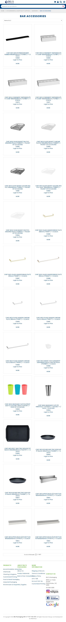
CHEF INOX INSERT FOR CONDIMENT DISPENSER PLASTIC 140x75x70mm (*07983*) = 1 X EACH (48, 362)
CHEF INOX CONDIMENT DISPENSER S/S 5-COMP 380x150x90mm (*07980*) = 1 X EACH (18, 98)
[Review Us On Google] (52, 604)
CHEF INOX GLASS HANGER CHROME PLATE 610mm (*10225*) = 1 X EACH (18, 361)
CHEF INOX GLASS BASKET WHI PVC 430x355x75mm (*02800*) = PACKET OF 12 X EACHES (17, 231)
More (17, 63)
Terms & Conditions (38, 573)
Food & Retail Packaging (9, 579)
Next (39, 554)
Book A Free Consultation (24, 576)
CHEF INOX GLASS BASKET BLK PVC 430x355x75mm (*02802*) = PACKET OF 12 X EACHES (17, 143)
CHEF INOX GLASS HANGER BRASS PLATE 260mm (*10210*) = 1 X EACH (48, 231)
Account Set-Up (37, 581)
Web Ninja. (34, 618)
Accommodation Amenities (9, 569)
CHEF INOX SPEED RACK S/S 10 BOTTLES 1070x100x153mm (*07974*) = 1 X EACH (48, 538)
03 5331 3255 (50, 587)
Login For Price (17, 60)
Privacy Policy (36, 576)
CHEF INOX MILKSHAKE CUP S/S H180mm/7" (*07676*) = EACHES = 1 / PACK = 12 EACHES (48, 406)
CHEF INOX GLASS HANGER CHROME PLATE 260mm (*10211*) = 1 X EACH (18, 318)
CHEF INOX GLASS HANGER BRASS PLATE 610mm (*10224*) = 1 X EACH (48, 275)
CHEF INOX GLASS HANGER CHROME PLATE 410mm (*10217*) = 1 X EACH (48, 318)
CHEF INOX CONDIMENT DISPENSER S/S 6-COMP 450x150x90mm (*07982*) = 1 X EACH (48, 98)
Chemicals (6, 572)
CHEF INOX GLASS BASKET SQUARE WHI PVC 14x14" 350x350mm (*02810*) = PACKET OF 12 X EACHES (48, 187)
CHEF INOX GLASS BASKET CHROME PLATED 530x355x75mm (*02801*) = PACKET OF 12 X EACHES (48, 143)
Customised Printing (9, 577)
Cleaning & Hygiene (9, 574)
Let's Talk (35, 578)
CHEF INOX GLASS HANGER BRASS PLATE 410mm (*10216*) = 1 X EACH (17, 275)
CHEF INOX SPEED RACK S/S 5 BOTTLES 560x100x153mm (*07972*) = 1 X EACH (48, 494)
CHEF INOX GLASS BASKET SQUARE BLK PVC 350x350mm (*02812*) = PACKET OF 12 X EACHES (17, 187)
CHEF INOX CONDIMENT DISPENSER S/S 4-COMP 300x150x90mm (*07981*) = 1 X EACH (48, 54)
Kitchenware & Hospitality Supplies (18, 11)
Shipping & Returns (38, 571)
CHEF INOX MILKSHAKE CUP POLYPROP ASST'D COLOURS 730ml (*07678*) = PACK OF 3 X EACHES (17, 405)
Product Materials (23, 573)
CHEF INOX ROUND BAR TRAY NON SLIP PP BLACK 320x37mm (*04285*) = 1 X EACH (48, 450)
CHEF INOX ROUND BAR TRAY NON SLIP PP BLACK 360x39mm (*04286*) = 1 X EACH (17, 494)
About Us (20, 571)
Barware (35, 11)
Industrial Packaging (9, 582)
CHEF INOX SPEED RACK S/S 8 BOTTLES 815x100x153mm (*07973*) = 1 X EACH (17, 538)
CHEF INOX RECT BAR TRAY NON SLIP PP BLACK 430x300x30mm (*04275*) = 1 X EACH (18, 449)
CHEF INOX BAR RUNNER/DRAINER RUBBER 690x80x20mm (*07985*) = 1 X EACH (18, 54)
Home (2, 11)
